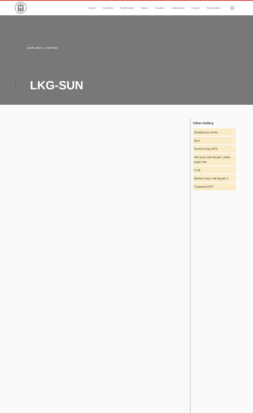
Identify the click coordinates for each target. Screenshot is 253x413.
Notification (127, 8)
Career (195, 8)
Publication (213, 8)
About (92, 8)
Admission (177, 8)
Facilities (107, 8)
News (144, 8)
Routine (160, 8)
